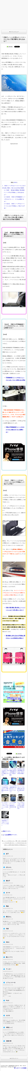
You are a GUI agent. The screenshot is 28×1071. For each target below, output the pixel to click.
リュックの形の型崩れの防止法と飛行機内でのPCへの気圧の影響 (12, 772)
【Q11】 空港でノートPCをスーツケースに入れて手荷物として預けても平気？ (14, 206)
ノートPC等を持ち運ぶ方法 (20, 843)
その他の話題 (23, 841)
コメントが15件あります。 (9, 841)
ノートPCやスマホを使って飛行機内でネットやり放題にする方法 (5, 772)
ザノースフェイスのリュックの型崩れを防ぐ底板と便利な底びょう (20, 788)
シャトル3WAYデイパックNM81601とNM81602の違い (12, 805)
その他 (18, 841)
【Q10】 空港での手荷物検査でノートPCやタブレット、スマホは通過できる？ (14, 199)
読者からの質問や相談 (9, 845)
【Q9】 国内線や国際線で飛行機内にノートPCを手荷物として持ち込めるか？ (14, 192)
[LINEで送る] (10, 46)
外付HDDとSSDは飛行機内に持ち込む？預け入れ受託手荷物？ (20, 771)
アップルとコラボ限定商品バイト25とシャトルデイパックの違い (5, 822)
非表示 (15, 182)
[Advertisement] (14, 15)
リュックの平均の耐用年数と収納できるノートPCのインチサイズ (12, 788)
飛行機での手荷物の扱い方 (20, 845)
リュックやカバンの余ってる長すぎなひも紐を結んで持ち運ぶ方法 (20, 805)
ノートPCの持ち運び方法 (8, 843)
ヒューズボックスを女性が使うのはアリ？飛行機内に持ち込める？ (5, 788)
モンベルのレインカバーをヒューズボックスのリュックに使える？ (5, 805)
